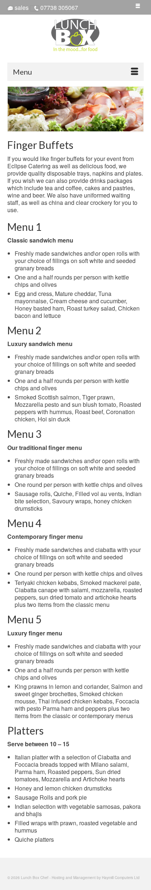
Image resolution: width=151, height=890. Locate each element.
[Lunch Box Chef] (75, 35)
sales (22, 7)
